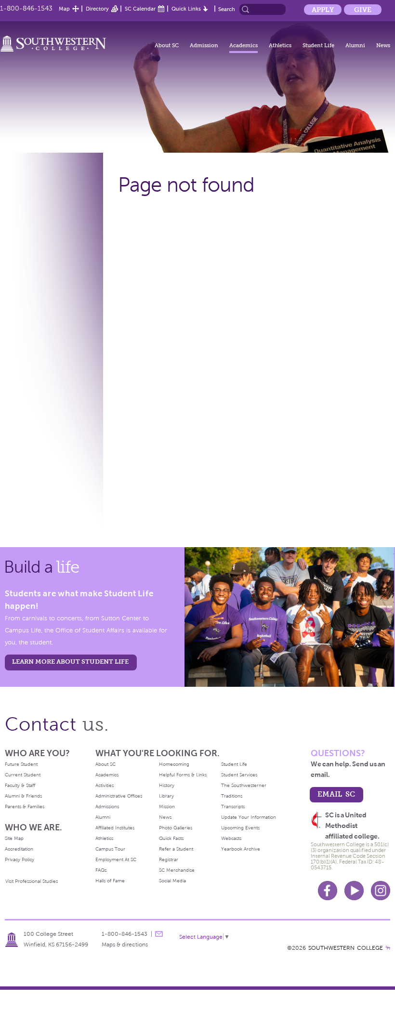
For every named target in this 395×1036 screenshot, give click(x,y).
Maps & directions (125, 944)
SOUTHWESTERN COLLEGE (345, 947)
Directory (97, 9)
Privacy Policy (19, 859)
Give (362, 9)
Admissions (107, 806)
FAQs (100, 870)
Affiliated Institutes (114, 827)
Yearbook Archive (240, 849)
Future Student (21, 764)
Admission (204, 45)
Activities (104, 785)
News (383, 45)
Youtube (354, 890)
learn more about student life (70, 661)
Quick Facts (171, 838)
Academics (243, 45)
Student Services (239, 774)
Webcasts (231, 838)
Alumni (355, 45)
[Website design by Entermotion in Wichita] (387, 947)
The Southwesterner (243, 785)
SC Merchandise (177, 870)
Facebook (327, 890)
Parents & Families (24, 806)
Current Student (22, 774)
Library (166, 796)
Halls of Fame (110, 880)
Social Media (172, 880)
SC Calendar (140, 9)
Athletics (280, 45)
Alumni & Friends (23, 796)
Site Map (14, 838)
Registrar (168, 859)
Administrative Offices (118, 796)
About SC (167, 45)
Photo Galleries (175, 827)
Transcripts (233, 806)
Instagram (380, 890)
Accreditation (19, 849)
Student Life (318, 45)
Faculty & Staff (20, 785)
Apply (323, 9)
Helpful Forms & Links (183, 774)
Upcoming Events (240, 827)
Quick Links (186, 9)
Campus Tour (110, 849)
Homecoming (174, 764)
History (166, 785)
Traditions (231, 796)
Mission (167, 806)
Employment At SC (115, 859)
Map (64, 9)
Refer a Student (176, 849)
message (159, 934)
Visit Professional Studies (31, 881)
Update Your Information (248, 817)
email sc (336, 794)
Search (226, 9)
